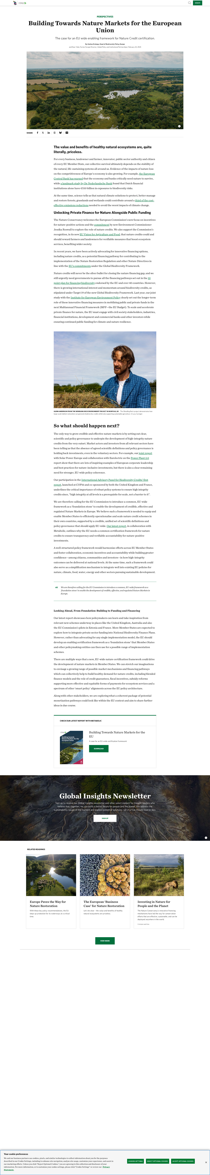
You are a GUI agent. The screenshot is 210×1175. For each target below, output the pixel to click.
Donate (197, 3)
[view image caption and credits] (179, 125)
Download (99, 749)
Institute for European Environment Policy (95, 297)
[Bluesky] (60, 133)
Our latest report (116, 525)
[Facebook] (37, 133)
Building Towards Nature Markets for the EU (117, 734)
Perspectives (105, 16)
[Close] (206, 1162)
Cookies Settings (135, 1161)
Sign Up (105, 818)
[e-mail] (67, 133)
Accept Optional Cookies (182, 1161)
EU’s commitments (80, 265)
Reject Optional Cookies (157, 1161)
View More (105, 941)
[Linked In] (49, 133)
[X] (43, 133)
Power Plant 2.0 (140, 457)
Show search (189, 3)
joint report (145, 453)
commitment (101, 224)
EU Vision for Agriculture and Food (100, 234)
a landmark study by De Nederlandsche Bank (86, 183)
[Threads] (55, 133)
